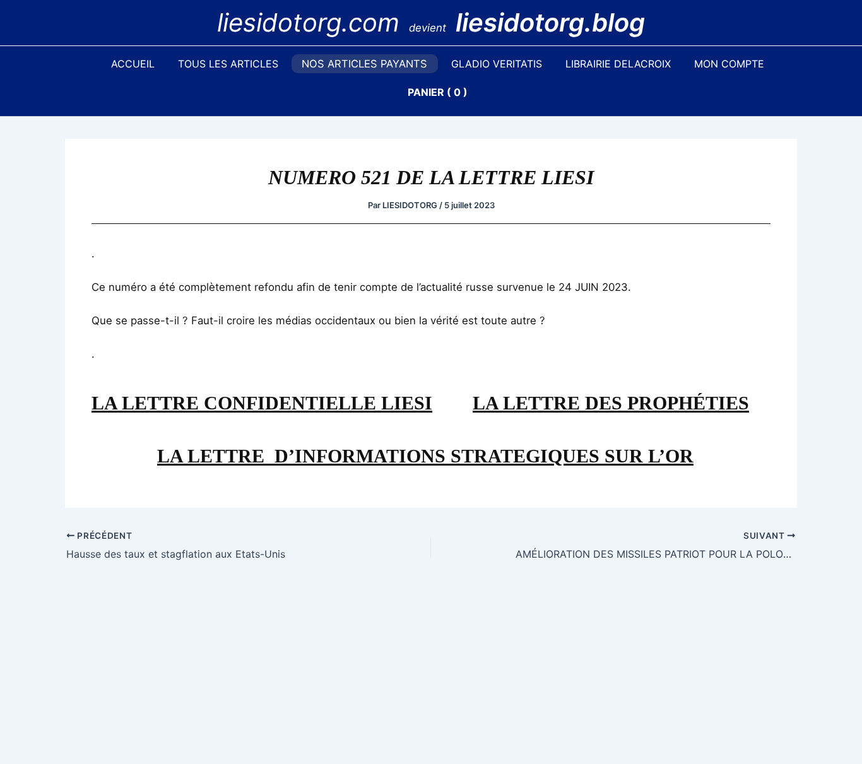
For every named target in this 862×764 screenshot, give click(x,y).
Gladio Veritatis (496, 63)
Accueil (133, 63)
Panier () (438, 92)
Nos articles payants (364, 63)
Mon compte (729, 63)
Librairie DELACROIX (618, 63)
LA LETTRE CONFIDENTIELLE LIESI (262, 402)
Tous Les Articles (228, 63)
